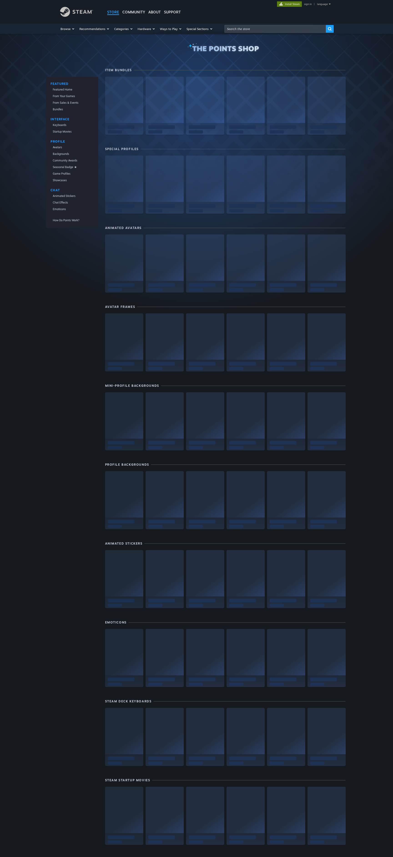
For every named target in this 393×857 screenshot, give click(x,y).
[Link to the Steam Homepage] (76, 16)
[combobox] (275, 29)
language (322, 4)
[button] (67, 29)
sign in (308, 4)
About (154, 12)
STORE (113, 12)
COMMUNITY (133, 12)
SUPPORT (172, 12)
